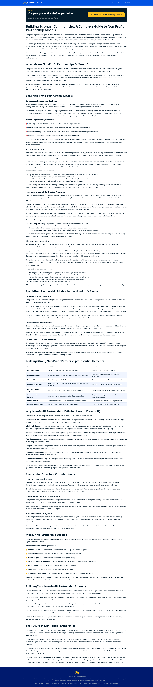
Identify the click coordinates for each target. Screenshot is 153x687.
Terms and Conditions (67, 683)
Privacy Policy (55, 683)
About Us (119, 2)
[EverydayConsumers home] (33, 3)
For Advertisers (83, 683)
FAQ (113, 2)
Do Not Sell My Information (111, 683)
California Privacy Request (95, 683)
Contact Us (127, 2)
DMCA (75, 683)
